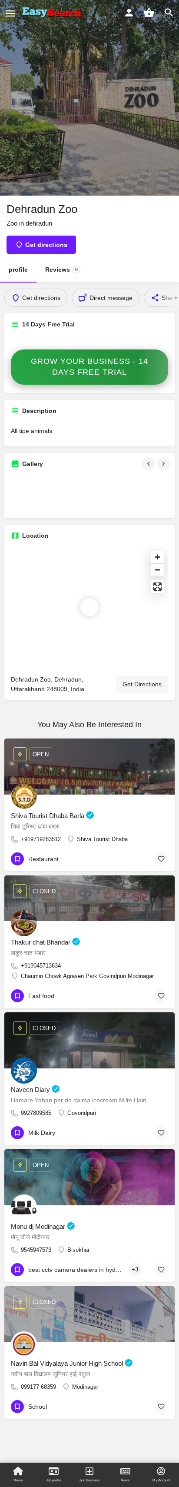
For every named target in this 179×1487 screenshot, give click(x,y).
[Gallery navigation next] (164, 463)
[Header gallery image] (89, 98)
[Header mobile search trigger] (169, 12)
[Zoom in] (157, 557)
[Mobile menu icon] (10, 13)
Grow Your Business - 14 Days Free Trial (89, 367)
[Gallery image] (35, 493)
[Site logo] (53, 13)
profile (18, 269)
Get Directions (142, 684)
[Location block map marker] (89, 607)
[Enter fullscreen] (157, 586)
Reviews (61, 269)
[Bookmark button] (161, 859)
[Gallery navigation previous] (149, 463)
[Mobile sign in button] (129, 12)
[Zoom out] (157, 569)
